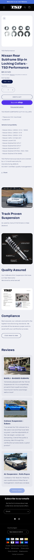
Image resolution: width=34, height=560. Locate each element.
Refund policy (15, 548)
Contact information (18, 554)
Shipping (12, 74)
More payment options (17, 107)
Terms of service (12, 551)
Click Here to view (11, 335)
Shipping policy (23, 551)
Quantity (4, 86)
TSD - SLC (7, 81)
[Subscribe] (28, 511)
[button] (4, 7)
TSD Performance (16, 545)
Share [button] (5, 172)
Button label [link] (17, 490)
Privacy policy (25, 548)
